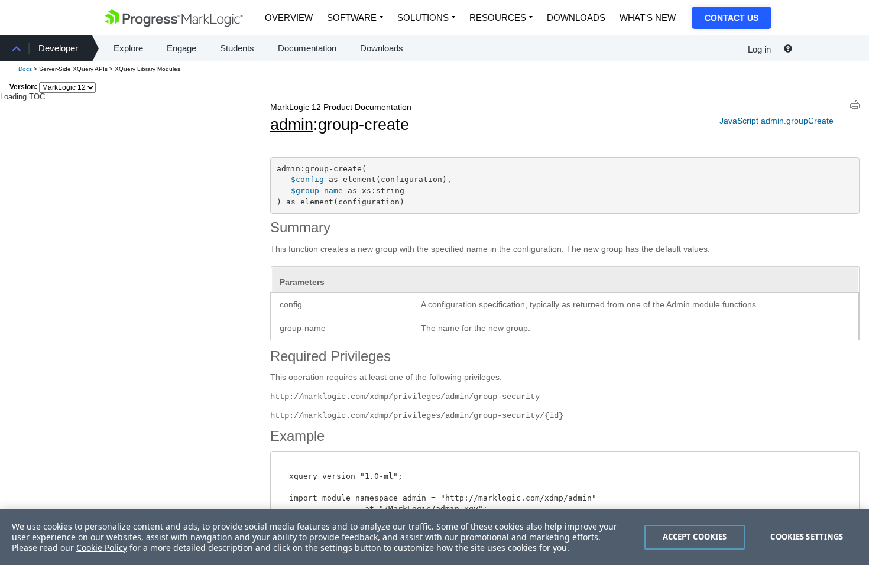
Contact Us (731, 17)
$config (307, 179)
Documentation (307, 48)
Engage (181, 48)
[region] (434, 537)
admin (291, 125)
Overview (289, 17)
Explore (128, 48)
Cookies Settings (806, 536)
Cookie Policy (101, 547)
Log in (759, 49)
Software (352, 17)
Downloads (576, 17)
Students (237, 48)
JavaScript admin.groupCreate (776, 120)
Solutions (423, 17)
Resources (497, 17)
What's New (648, 17)
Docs (25, 69)
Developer (58, 48)
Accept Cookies (695, 536)
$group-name (317, 190)
